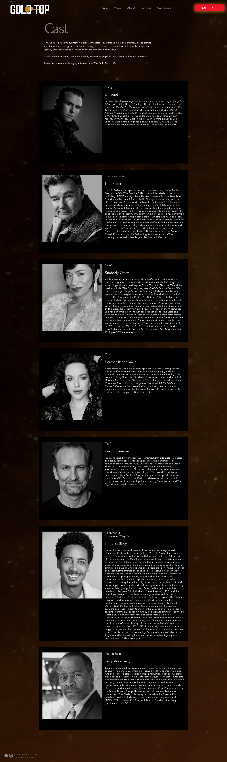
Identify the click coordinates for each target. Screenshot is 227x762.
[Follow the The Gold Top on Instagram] (11, 755)
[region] (113, 122)
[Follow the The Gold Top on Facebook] (6, 755)
